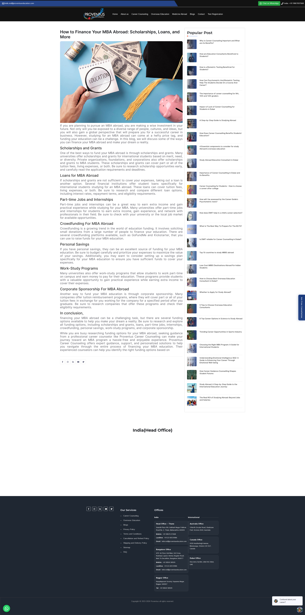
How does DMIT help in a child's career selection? (221, 213)
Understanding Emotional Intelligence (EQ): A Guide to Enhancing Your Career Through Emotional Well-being (219, 360)
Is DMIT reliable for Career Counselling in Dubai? (220, 239)
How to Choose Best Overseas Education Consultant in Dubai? (217, 279)
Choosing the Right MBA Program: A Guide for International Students (219, 346)
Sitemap (126, 547)
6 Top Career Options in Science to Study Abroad (221, 318)
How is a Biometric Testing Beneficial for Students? (217, 68)
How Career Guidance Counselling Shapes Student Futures (218, 372)
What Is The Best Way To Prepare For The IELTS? (221, 226)
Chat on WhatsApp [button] (271, 3)
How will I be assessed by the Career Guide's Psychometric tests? (219, 200)
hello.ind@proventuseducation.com (174, 541)
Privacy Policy (129, 529)
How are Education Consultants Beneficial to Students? (219, 55)
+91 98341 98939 (169, 562)
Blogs (192, 14)
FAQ (125, 552)
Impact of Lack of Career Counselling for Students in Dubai (217, 108)
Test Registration (215, 14)
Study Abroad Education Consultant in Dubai (219, 160)
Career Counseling (140, 14)
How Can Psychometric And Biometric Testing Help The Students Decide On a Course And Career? (219, 82)
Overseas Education (160, 14)
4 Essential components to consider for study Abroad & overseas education (219, 147)
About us (125, 14)
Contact (201, 14)
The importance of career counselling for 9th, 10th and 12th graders (219, 94)
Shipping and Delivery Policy (135, 543)
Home (115, 14)
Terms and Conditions (132, 534)
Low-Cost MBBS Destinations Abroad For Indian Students (220, 266)
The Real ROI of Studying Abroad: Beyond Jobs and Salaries (220, 398)
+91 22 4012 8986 (170, 538)
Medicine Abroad (179, 14)
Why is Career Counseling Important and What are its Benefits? (220, 42)
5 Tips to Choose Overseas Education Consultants (216, 306)
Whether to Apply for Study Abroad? (215, 292)
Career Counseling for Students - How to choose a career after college (221, 187)
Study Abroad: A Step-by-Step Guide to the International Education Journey (218, 385)
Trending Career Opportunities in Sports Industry (221, 332)
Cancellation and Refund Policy (136, 538)
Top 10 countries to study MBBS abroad (217, 252)
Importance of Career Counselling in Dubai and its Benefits (220, 174)
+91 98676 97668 (169, 534)
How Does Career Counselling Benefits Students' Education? (221, 134)
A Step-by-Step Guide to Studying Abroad (218, 120)
